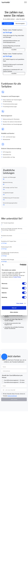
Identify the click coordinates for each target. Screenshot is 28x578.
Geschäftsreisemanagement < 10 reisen (14, 382)
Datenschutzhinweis (12, 395)
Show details (19, 303)
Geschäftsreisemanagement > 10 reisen (14, 380)
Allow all (14, 307)
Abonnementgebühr (20, 23)
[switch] (24, 288)
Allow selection (14, 312)
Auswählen (14, 49)
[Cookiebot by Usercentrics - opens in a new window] (20, 265)
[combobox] (3, 390)
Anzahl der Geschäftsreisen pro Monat (12, 376)
